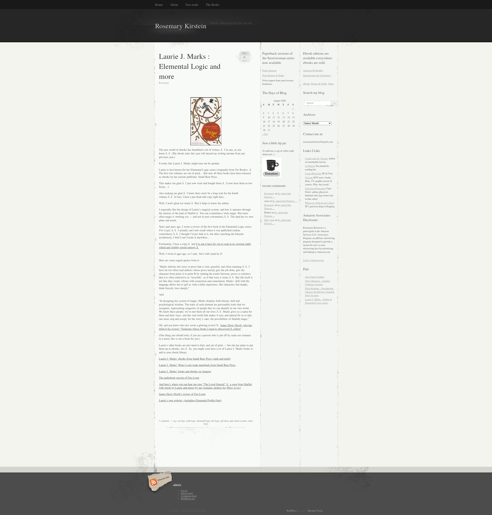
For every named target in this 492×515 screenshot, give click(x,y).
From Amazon (269, 70)
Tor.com (309, 177)
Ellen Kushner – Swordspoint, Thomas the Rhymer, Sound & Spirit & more (319, 292)
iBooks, (307, 83)
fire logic (215, 420)
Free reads (192, 4)
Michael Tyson (315, 510)
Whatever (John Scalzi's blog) (319, 203)
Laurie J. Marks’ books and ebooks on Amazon (185, 371)
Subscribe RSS (159, 482)
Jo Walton (310, 166)
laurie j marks (241, 420)
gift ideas (224, 420)
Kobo (331, 83)
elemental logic (203, 420)
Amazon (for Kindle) (313, 70)
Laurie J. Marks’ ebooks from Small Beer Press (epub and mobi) (195, 358)
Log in (184, 490)
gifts (232, 420)
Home (159, 4)
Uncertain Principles (315, 188)
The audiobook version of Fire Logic (179, 377)
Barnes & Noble (319, 83)
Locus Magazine (313, 173)
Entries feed (187, 493)
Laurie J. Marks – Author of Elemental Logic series (318, 301)
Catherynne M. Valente (316, 158)
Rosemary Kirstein (180, 25)
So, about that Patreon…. (284, 201)
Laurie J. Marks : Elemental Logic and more (189, 66)
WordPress (291, 510)
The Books (212, 4)
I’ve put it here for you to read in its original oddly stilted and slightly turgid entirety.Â (205, 245)
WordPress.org (188, 498)
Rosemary (269, 193)
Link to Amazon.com (313, 260)
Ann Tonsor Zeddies (315, 277)
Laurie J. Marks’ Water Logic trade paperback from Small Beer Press (197, 365)
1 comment (164, 420)
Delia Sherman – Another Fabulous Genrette (317, 282)
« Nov (265, 134)
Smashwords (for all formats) (317, 75)
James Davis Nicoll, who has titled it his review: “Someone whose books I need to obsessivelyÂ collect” (205, 327)
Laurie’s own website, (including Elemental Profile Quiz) (190, 400)
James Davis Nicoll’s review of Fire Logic (182, 394)
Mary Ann (269, 220)
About (174, 4)
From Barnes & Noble (273, 75)
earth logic (191, 420)
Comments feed (188, 496)
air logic (181, 420)
